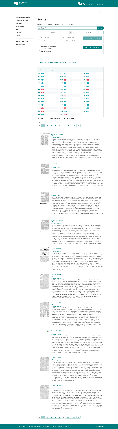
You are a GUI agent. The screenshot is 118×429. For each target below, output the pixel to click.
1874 (61, 86)
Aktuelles (18, 32)
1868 (39, 111)
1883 (61, 114)
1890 (84, 92)
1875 (61, 89)
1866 (39, 105)
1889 (84, 89)
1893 (84, 102)
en (101, 13)
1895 (84, 108)
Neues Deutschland (46, 41)
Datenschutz (22, 426)
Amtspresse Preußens (22, 20)
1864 (39, 98)
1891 (84, 95)
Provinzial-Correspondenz (48, 50)
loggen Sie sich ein (44, 58)
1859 (39, 83)
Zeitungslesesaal (20, 44)
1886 (84, 80)
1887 (84, 83)
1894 (84, 105)
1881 (61, 108)
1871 (61, 76)
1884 (84, 73)
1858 (39, 80)
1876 (61, 92)
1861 (39, 89)
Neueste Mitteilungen (46, 48)
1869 (39, 114)
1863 (39, 95)
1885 (84, 76)
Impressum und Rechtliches (34, 426)
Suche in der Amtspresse (92, 47)
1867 (39, 108)
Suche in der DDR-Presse (92, 38)
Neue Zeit (43, 39)
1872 (61, 80)
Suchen (100, 28)
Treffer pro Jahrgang (46, 70)
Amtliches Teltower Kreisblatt (48, 46)
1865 (39, 102)
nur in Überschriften (68, 37)
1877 (61, 95)
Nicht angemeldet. (99, 426)
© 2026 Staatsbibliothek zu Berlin (61, 426)
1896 (84, 111)
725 (74, 125)
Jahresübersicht (20, 26)
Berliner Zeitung (45, 37)
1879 (61, 102)
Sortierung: (40, 118)
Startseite (18, 13)
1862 (39, 92)
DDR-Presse (19, 23)
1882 (61, 111)
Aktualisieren (71, 118)
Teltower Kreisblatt (46, 51)
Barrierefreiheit (46, 426)
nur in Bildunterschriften (69, 41)
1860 (39, 86)
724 (68, 125)
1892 (84, 98)
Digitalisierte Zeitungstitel (23, 17)
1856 (39, 73)
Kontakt (18, 35)
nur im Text (66, 39)
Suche (23, 13)
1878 (61, 98)
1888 (84, 86)
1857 (39, 76)
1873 (61, 83)
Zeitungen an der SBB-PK (22, 41)
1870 (61, 73)
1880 (61, 105)
